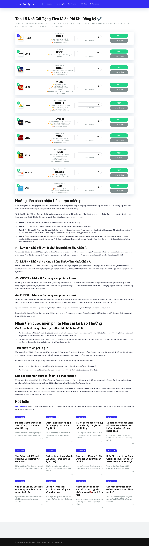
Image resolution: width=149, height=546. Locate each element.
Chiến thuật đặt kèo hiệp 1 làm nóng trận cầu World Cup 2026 (58, 425)
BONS (28, 54)
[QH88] (20, 72)
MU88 (28, 87)
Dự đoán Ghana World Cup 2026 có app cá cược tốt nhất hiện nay (28, 425)
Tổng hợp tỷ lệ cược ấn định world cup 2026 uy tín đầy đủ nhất (89, 459)
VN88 (27, 138)
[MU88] (20, 89)
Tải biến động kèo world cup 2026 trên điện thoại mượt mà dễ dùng (89, 425)
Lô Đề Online (72, 4)
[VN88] (20, 140)
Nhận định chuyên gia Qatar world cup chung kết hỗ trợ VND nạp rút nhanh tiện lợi (119, 459)
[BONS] (20, 56)
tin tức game (94, 4)
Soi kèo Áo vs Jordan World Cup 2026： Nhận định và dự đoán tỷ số (59, 459)
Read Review (119, 41)
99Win (28, 122)
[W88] (20, 190)
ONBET (28, 105)
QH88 (27, 69)
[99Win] (20, 124)
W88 (27, 188)
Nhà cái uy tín (60, 4)
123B (27, 155)
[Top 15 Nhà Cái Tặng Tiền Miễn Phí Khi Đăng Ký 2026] (25, 3)
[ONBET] (20, 107)
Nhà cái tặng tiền (21, 406)
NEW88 (28, 172)
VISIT (119, 36)
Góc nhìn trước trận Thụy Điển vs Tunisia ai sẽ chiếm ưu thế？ (119, 489)
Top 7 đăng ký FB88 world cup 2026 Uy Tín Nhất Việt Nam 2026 (27, 459)
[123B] (20, 157)
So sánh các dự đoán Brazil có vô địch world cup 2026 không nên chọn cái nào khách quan (119, 426)
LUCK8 (28, 38)
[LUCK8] (20, 40)
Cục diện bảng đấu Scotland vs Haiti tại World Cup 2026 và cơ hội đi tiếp (29, 489)
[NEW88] (20, 175)
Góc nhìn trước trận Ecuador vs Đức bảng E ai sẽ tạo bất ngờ (58, 489)
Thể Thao (84, 4)
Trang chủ (49, 4)
